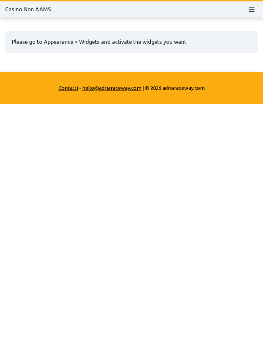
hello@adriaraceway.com (111, 88)
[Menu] (252, 9)
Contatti (68, 88)
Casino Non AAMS (28, 9)
